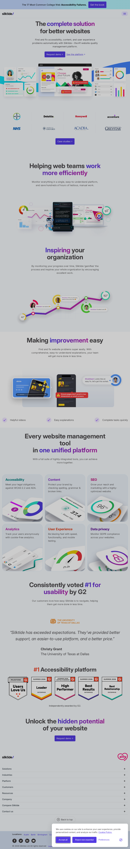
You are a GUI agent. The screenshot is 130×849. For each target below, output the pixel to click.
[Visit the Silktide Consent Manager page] (121, 840)
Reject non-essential (84, 840)
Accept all (63, 840)
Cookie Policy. (105, 832)
